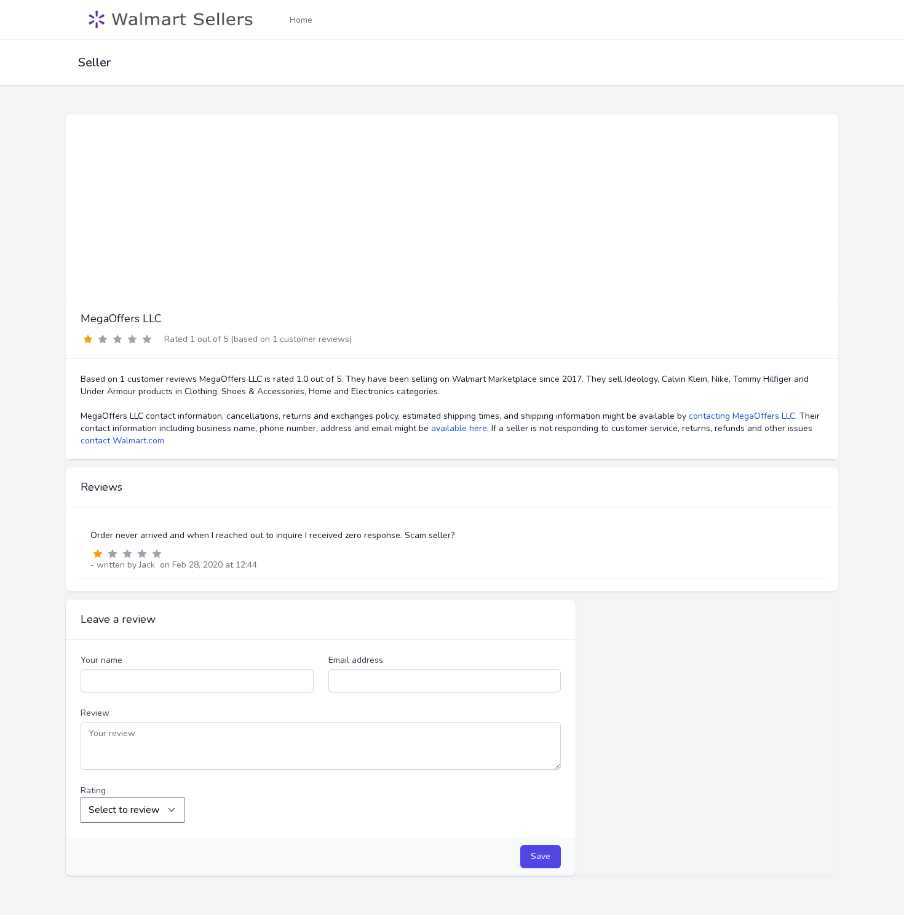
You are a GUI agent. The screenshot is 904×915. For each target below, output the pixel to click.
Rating (93, 790)
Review (95, 713)
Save (540, 856)
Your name (101, 660)
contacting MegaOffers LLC (742, 416)
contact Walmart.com (122, 440)
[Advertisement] (452, 207)
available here (459, 428)
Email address (355, 660)
